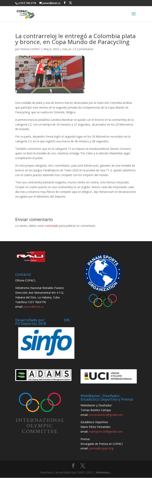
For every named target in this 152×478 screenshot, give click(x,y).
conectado (51, 226)
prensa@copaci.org (101, 448)
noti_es (66, 49)
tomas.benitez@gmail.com (106, 415)
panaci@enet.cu (34, 306)
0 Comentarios (84, 49)
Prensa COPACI (30, 49)
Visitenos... (104, 472)
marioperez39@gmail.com (106, 431)
